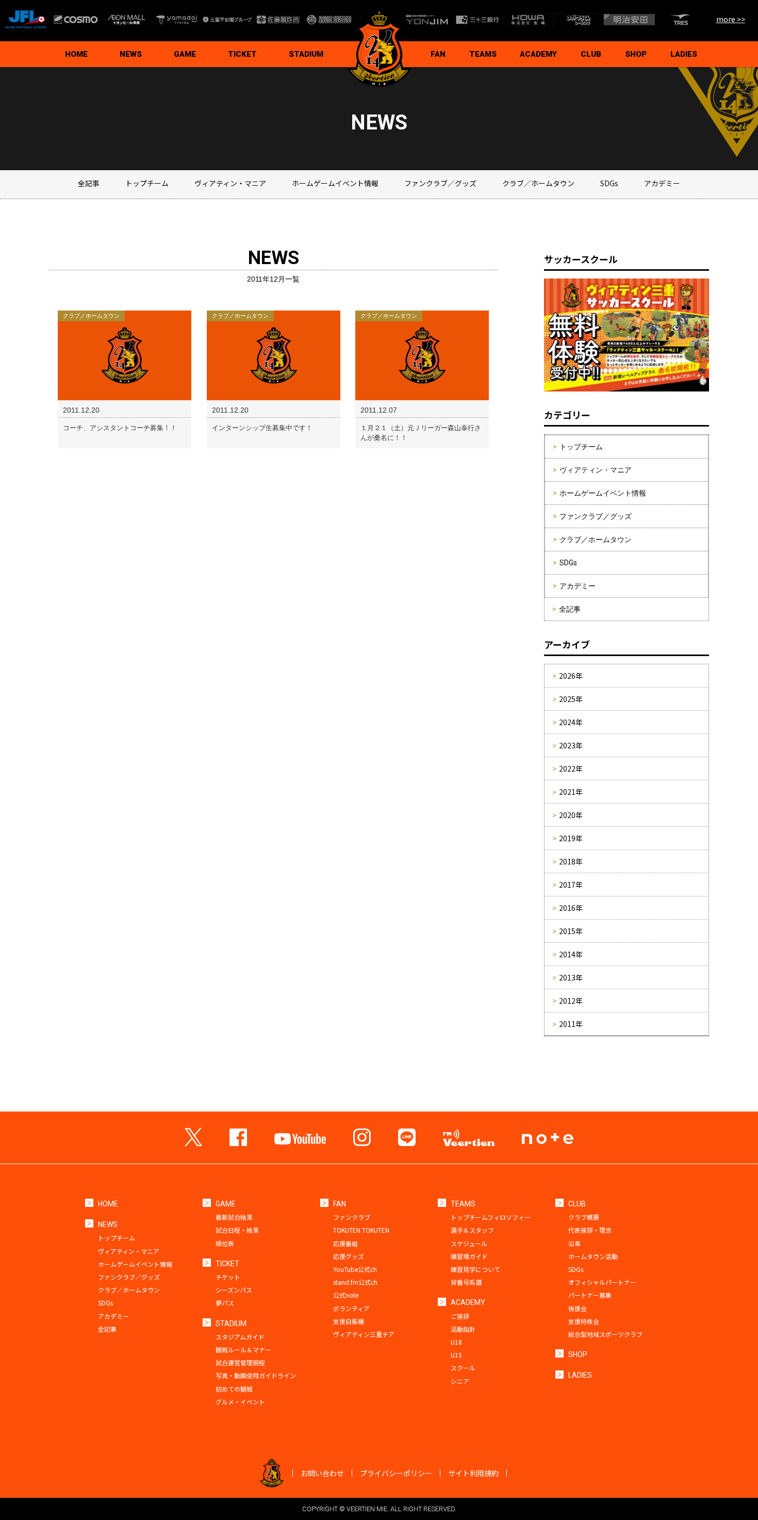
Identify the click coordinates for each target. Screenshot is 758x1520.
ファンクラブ (351, 1217)
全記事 (89, 183)
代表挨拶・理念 (590, 1229)
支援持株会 (583, 1321)
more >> (730, 19)
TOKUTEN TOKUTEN (361, 1229)
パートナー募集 (590, 1294)
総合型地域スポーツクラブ (605, 1334)
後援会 (577, 1308)
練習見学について (475, 1269)
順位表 (225, 1243)
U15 (456, 1354)
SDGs (609, 183)
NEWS (131, 54)
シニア (460, 1381)
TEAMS (483, 54)
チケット (228, 1276)
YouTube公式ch (355, 1269)
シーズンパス (234, 1289)
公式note (345, 1294)
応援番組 (345, 1243)
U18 (456, 1341)
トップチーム (147, 183)
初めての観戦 (234, 1388)
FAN (438, 54)
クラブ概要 (583, 1217)
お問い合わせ (322, 1473)
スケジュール (469, 1243)
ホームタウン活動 (593, 1256)
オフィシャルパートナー (602, 1282)
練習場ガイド (469, 1256)
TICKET (242, 54)
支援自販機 (348, 1321)
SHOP (636, 54)
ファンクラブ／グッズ (440, 183)
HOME (76, 54)
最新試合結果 (234, 1217)
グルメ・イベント (240, 1401)
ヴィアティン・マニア (230, 183)
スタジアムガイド (240, 1336)
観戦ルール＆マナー (243, 1349)
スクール (463, 1367)
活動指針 (463, 1329)
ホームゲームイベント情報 (335, 183)
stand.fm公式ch (355, 1282)
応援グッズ (348, 1256)
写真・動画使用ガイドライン (256, 1375)
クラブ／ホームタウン (538, 183)
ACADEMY (538, 54)
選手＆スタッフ (472, 1229)
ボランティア (351, 1308)
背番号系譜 (466, 1282)
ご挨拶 (460, 1316)
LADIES (683, 54)
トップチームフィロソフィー (491, 1217)
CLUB (591, 54)
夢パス (225, 1302)
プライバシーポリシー (396, 1473)
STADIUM (306, 54)
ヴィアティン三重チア (363, 1334)
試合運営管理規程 (240, 1362)
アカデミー (662, 183)
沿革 (574, 1243)
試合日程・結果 (237, 1229)
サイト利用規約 (473, 1473)
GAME (185, 54)
